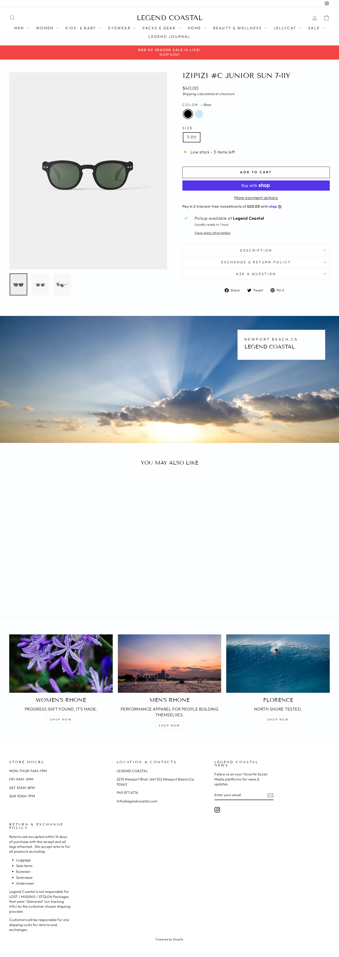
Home (195, 28)
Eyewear (120, 28)
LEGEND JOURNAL (170, 36)
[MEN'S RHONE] (169, 663)
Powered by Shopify (169, 939)
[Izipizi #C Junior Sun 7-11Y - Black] (44, 589)
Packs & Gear (160, 28)
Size (187, 128)
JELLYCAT (286, 28)
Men (20, 28)
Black (188, 114)
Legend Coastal (169, 18)
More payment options (256, 197)
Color (196, 105)
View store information (213, 233)
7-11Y (191, 137)
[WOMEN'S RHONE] (61, 663)
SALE (314, 28)
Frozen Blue (199, 114)
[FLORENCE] (278, 663)
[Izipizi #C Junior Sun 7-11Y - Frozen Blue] (50, 589)
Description (256, 250)
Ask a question (256, 274)
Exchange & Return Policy (256, 262)
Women (45, 28)
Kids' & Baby (81, 28)
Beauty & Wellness (238, 28)
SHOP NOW (61, 719)
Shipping (189, 94)
